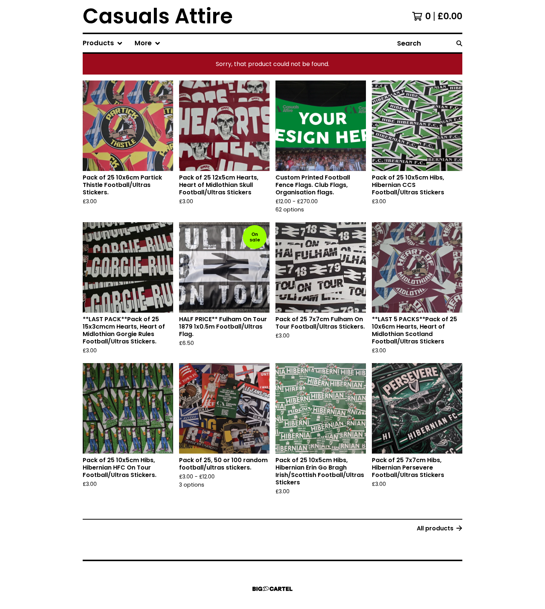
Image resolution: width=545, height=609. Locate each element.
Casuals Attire (158, 16)
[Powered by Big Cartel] (272, 588)
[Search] (459, 43)
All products (435, 528)
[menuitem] (103, 43)
